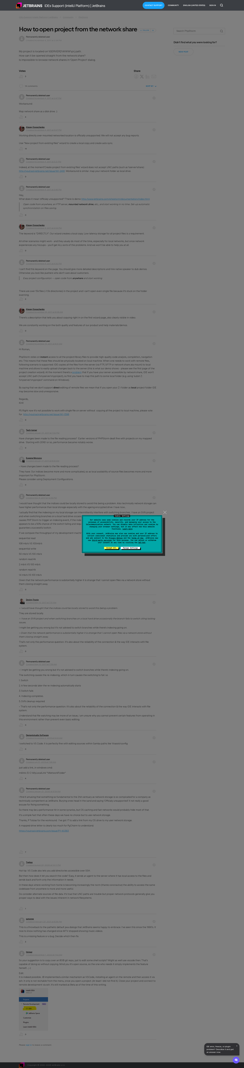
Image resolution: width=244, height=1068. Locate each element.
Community (173, 5)
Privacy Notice (116, 538)
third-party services (102, 540)
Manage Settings (130, 548)
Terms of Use (137, 538)
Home (29, 5)
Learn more (127, 529)
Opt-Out (141, 542)
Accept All (111, 548)
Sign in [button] (212, 5)
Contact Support (154, 5)
